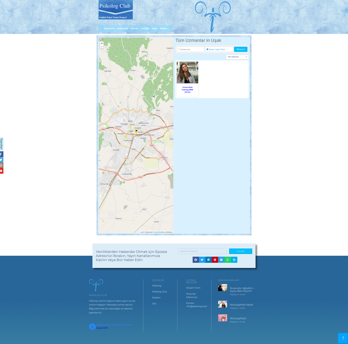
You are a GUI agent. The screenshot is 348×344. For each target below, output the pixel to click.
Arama (163, 28)
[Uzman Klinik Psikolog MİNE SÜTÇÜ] (136, 132)
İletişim (145, 28)
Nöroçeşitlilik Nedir (241, 304)
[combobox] (237, 57)
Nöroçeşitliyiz (238, 318)
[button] (196, 260)
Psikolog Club (114, 5)
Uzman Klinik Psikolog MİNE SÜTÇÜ (187, 89)
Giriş (154, 28)
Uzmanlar (122, 28)
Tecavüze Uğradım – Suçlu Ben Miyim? (242, 290)
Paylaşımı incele (237, 294)
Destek (134, 28)
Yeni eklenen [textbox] (233, 57)
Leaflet (142, 232)
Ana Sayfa (109, 28)
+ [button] (102, 43)
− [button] (102, 46)
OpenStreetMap (159, 232)
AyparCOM (101, 327)
